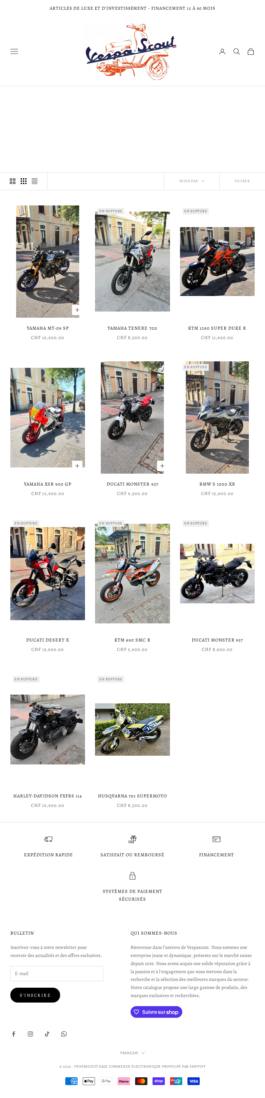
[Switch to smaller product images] (23, 181)
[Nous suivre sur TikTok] (47, 1034)
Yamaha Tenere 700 (132, 328)
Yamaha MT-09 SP (48, 328)
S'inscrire (35, 995)
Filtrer (242, 181)
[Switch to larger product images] (13, 181)
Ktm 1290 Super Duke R (217, 328)
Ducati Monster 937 (132, 484)
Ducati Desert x (47, 640)
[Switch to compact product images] (34, 181)
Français (129, 1052)
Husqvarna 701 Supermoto (132, 796)
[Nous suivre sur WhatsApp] (64, 1034)
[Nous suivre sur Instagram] (30, 1034)
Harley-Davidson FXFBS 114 (47, 796)
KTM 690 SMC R (132, 640)
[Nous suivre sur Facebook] (13, 1034)
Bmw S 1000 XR (217, 484)
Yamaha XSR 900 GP (47, 484)
